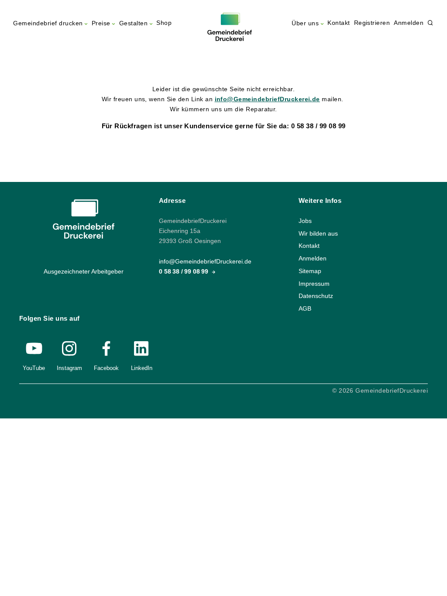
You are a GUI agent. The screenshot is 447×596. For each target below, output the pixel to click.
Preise (101, 23)
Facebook (106, 368)
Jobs (305, 221)
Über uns (305, 23)
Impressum (314, 283)
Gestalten (133, 23)
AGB (305, 308)
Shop (164, 23)
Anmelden (408, 23)
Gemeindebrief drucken (48, 23)
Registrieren (372, 23)
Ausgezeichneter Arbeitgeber (84, 271)
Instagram (69, 368)
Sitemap (310, 270)
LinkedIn (141, 368)
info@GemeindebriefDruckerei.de (267, 99)
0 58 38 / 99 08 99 (184, 271)
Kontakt (338, 23)
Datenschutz (316, 296)
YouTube (34, 368)
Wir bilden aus (318, 233)
